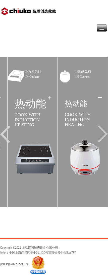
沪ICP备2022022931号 (14, 264)
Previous (6, 134)
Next (101, 134)
